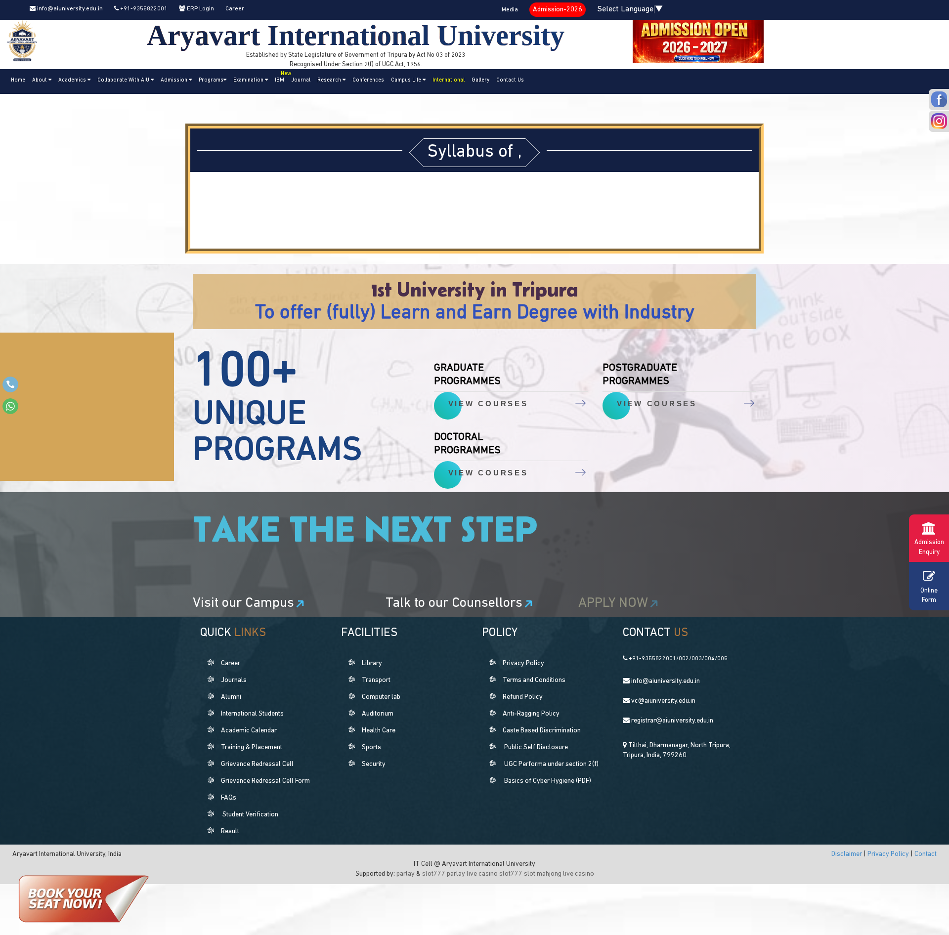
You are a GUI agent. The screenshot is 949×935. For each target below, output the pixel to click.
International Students (252, 714)
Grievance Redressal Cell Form (265, 781)
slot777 (433, 874)
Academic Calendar (249, 730)
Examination (249, 80)
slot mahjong (542, 874)
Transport (376, 680)
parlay (405, 874)
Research (330, 80)
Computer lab (381, 697)
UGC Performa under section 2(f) (551, 764)
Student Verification (250, 814)
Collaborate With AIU (124, 80)
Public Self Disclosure (536, 747)
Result (230, 831)
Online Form (929, 596)
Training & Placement (251, 747)
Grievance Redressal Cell (257, 764)
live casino (482, 874)
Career (234, 9)
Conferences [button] (368, 80)
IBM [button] (281, 77)
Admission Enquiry (929, 547)
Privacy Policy (523, 663)
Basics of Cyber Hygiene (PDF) (547, 781)
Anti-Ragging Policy (531, 714)
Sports (371, 747)
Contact (925, 854)
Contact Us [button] (510, 80)
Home (18, 80)
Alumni (231, 697)
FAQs (228, 798)
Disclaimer (847, 854)
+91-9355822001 (143, 9)
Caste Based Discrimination (542, 730)
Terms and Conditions (534, 680)
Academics (72, 80)
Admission (175, 80)
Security (374, 764)
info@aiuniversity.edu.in (69, 9)
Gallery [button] (480, 80)
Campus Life (407, 80)
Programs (211, 80)
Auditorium (377, 714)
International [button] (448, 80)
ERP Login (199, 9)
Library (372, 663)
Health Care (378, 730)
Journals (234, 680)
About (40, 80)
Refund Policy (523, 697)
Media (510, 10)
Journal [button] (300, 80)
